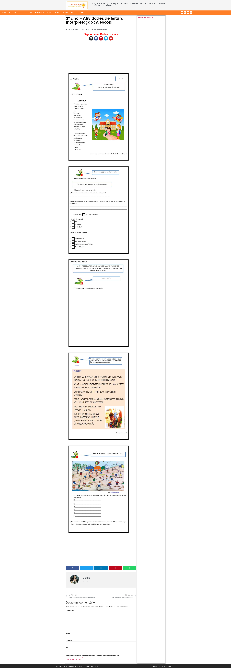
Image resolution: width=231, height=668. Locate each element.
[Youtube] (188, 12)
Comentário (71, 610)
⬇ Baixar (98, 117)
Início (4, 12)
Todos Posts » (87, 582)
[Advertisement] (101, 55)
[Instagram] (191, 12)
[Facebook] (182, 12)
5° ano (81, 12)
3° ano (65, 12)
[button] (72, 568)
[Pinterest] (101, 38)
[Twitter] (185, 12)
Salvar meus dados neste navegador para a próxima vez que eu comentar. (93, 655)
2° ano (57, 12)
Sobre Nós (12, 12)
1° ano (49, 12)
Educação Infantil (36, 12)
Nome (68, 633)
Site (67, 648)
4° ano (73, 12)
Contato (23, 12)
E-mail (69, 640)
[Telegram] (106, 38)
